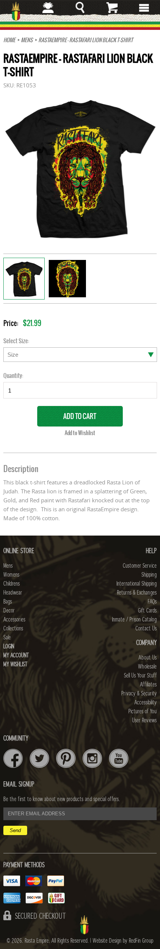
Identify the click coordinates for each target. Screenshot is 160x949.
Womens (11, 575)
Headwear (12, 593)
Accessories (14, 620)
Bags (7, 602)
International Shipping (136, 584)
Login (8, 646)
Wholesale (147, 667)
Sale (7, 638)
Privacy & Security (139, 694)
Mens (27, 40)
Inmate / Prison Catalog (134, 620)
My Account (16, 655)
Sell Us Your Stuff (140, 676)
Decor (9, 611)
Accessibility (145, 702)
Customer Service (140, 566)
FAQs (152, 602)
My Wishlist (15, 664)
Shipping (149, 575)
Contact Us (146, 629)
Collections (13, 629)
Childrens (11, 584)
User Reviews (144, 720)
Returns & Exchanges (137, 593)
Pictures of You (142, 711)
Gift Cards (147, 611)
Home (9, 40)
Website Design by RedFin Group (123, 941)
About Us (147, 658)
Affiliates (148, 685)
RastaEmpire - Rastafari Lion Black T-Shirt (85, 40)
